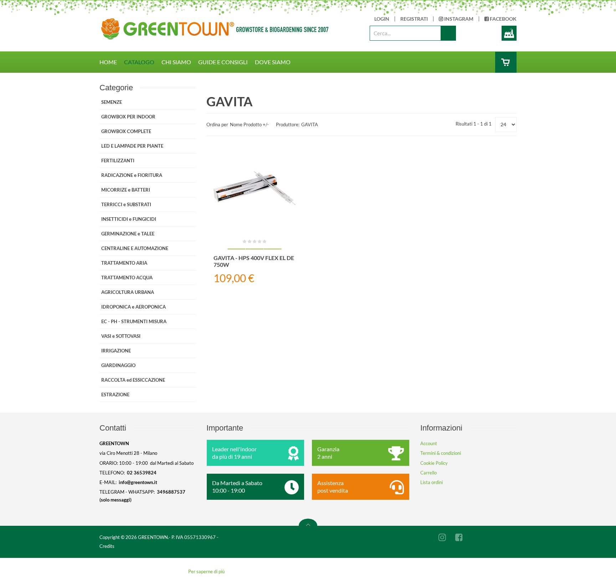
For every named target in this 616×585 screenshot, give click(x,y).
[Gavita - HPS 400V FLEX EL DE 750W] (255, 188)
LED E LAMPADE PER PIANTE (132, 146)
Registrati (414, 18)
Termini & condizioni (440, 453)
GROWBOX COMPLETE (126, 131)
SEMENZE (111, 102)
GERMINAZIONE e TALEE (127, 233)
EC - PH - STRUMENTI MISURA (133, 321)
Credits (106, 546)
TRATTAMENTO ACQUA (127, 277)
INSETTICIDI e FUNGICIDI (128, 219)
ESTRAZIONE (115, 394)
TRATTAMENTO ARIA (124, 263)
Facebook (503, 18)
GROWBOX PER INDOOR (128, 116)
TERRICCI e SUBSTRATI (126, 204)
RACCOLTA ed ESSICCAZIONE (133, 380)
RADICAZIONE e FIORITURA (131, 175)
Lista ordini (431, 482)
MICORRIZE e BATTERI (125, 190)
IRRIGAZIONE (116, 350)
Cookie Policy (434, 463)
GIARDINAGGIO (118, 365)
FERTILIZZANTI (117, 160)
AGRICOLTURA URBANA (127, 292)
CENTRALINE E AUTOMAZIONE (134, 248)
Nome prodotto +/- (249, 124)
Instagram (458, 18)
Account (428, 443)
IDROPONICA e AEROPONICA (133, 307)
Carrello (428, 472)
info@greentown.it (138, 482)
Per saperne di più (206, 571)
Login (381, 18)
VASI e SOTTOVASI (120, 336)
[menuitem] (111, 62)
